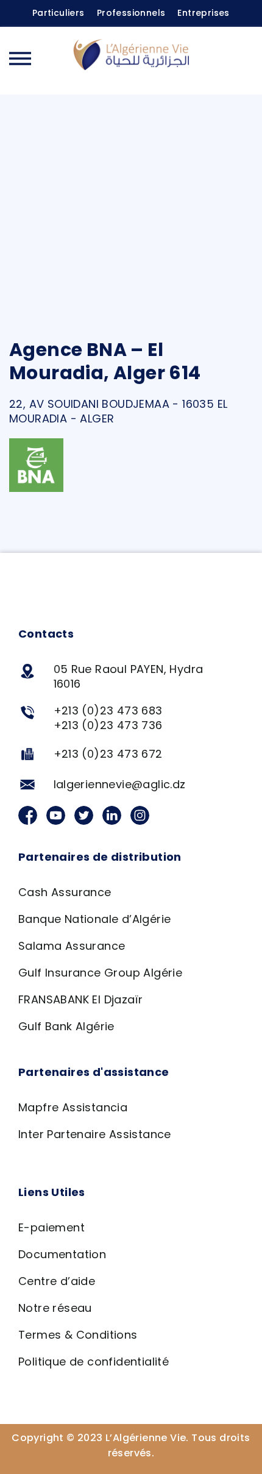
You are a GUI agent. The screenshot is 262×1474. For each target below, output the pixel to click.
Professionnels (131, 13)
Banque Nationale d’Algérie (94, 919)
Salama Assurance (71, 945)
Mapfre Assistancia (72, 1107)
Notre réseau (55, 1308)
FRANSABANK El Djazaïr (80, 999)
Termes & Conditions (78, 1334)
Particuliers (58, 13)
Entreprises (203, 13)
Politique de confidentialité (93, 1361)
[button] (240, 60)
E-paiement (51, 1227)
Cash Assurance (65, 892)
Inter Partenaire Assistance (94, 1134)
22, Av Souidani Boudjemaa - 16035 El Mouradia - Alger (118, 411)
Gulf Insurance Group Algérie (100, 972)
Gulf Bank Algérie (66, 1026)
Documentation (62, 1254)
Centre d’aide (56, 1281)
